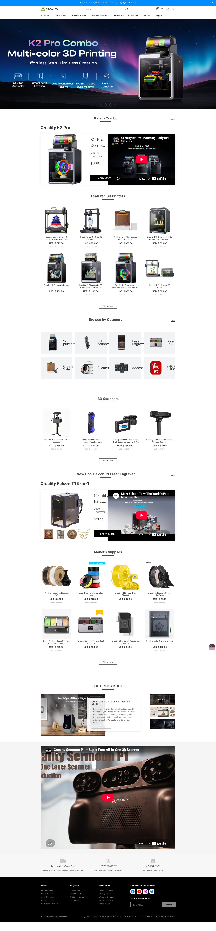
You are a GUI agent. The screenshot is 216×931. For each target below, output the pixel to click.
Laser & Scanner (47, 897)
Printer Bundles (47, 894)
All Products (108, 306)
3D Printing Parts (47, 900)
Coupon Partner (76, 894)
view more (101, 731)
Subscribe (169, 905)
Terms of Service (106, 904)
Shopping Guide (106, 890)
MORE (173, 119)
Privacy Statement (107, 900)
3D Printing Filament (49, 904)
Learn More (104, 178)
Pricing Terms (105, 894)
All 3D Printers (46, 890)
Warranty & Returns (107, 897)
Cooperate (74, 900)
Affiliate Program (77, 897)
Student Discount (77, 890)
